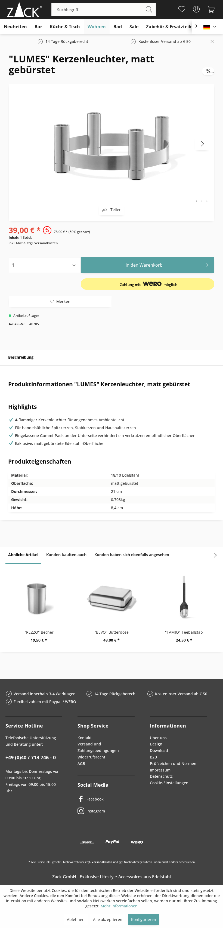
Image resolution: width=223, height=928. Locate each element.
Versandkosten (102, 862)
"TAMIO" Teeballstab (184, 632)
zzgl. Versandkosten (42, 243)
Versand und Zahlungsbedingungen (98, 747)
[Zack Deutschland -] (23, 9)
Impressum (160, 770)
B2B (153, 757)
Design (156, 744)
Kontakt (85, 737)
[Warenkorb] (211, 9)
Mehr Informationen (119, 905)
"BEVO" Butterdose (111, 632)
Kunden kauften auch (66, 554)
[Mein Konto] (196, 9)
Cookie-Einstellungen (169, 782)
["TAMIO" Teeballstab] (184, 597)
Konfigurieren (143, 919)
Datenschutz (161, 776)
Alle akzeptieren (107, 919)
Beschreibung (20, 357)
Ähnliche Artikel (23, 554)
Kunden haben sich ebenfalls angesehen (131, 554)
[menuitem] (103, 9)
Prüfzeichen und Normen (173, 763)
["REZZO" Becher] (39, 597)
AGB (81, 763)
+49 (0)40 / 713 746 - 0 (30, 757)
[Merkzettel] (181, 9)
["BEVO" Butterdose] (111, 597)
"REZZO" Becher (39, 632)
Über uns (158, 737)
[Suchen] (149, 9)
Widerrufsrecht (91, 757)
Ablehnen (76, 919)
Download (159, 750)
